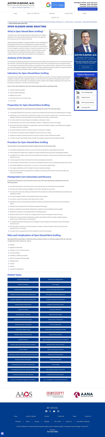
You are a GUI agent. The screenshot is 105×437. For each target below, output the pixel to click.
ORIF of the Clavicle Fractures (55, 349)
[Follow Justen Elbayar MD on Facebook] (46, 411)
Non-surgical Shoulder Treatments (55, 370)
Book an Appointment (89, 9)
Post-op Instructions (87, 102)
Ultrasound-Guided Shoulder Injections (23, 375)
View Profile (86, 67)
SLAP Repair (55, 284)
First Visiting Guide (87, 92)
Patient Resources (85, 74)
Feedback (46, 421)
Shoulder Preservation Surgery (55, 304)
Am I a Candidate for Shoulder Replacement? (55, 380)
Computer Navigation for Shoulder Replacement (23, 299)
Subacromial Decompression (55, 354)
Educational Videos (85, 86)
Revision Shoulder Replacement (23, 289)
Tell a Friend (57, 421)
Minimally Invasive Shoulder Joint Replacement (23, 294)
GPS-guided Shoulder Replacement (55, 294)
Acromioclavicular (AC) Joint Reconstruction (23, 365)
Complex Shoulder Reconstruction (55, 299)
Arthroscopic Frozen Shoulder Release (55, 329)
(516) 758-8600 (92, 4)
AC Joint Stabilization (55, 324)
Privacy (28, 421)
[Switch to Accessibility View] (2, 433)
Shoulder (78, 22)
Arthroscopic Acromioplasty (55, 319)
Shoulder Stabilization (55, 309)
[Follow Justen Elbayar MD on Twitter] (50, 411)
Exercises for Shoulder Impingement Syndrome (23, 380)
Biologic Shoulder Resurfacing (23, 324)
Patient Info (69, 13)
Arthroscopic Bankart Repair (23, 329)
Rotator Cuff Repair (23, 284)
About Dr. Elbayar (31, 416)
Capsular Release (23, 339)
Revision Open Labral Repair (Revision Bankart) (23, 344)
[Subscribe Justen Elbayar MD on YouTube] (54, 411)
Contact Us (55, 17)
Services (52, 13)
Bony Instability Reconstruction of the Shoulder (55, 339)
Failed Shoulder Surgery (55, 314)
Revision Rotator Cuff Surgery (23, 359)
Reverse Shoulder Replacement (55, 289)
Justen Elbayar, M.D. (86, 55)
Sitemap (37, 421)
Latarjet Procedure (23, 309)
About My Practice (33, 13)
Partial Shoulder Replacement (23, 304)
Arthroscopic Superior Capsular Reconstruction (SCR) (23, 354)
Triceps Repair (55, 365)
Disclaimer (18, 421)
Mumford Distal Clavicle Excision (55, 344)
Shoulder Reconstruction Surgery (23, 319)
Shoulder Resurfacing (55, 359)
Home (15, 13)
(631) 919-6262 (92, 6)
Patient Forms (85, 97)
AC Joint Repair (23, 349)
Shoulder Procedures (90, 22)
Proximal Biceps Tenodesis (23, 314)
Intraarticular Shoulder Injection (55, 375)
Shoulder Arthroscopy (23, 279)
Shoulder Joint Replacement (55, 279)
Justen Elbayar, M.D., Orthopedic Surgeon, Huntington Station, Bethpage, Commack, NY (35, 22)
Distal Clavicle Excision (55, 334)
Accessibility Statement (83, 421)
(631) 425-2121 (92, 2)
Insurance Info (85, 107)
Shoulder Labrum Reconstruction (23, 334)
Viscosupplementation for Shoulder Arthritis (23, 370)
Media (84, 13)
